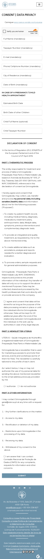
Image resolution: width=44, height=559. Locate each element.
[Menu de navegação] (39, 4)
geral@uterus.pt (13, 507)
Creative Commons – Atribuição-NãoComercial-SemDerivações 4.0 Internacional (23, 549)
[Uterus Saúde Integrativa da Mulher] (9, 4)
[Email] (30, 487)
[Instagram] (19, 487)
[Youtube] (25, 487)
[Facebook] (14, 487)
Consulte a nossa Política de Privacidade (22, 518)
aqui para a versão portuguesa (28, 22)
